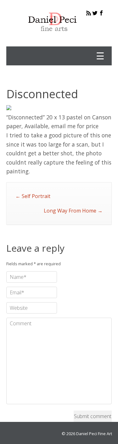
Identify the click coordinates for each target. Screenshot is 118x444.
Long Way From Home (73, 210)
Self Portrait (32, 196)
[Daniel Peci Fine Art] (53, 36)
